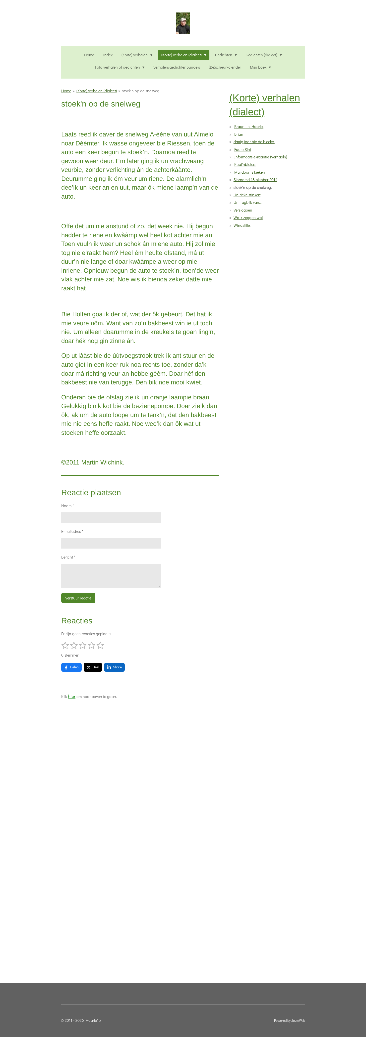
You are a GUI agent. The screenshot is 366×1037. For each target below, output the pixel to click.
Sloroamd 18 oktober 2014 (255, 179)
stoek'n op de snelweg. (141, 90)
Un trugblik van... (247, 202)
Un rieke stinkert (247, 194)
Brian (238, 134)
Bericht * (68, 557)
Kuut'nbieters (245, 164)
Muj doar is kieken (249, 172)
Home (66, 90)
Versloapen (243, 210)
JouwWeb (298, 1020)
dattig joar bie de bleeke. (254, 141)
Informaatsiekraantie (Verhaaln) (260, 156)
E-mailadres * (72, 531)
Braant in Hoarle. (248, 126)
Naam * (67, 505)
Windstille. (242, 225)
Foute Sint (242, 149)
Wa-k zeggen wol (248, 217)
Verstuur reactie (78, 597)
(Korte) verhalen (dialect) (96, 90)
